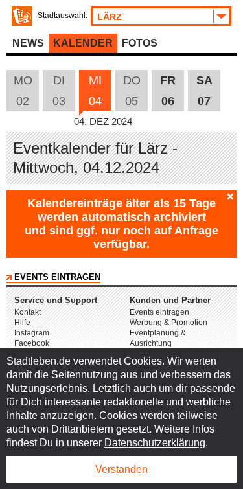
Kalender (83, 43)
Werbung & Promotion (168, 322)
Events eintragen (57, 277)
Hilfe (22, 322)
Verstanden (121, 469)
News (28, 43)
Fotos (139, 43)
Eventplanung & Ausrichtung (158, 338)
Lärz (109, 17)
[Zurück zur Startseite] (22, 16)
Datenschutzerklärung (154, 442)
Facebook (31, 343)
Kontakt (27, 312)
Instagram (31, 332)
